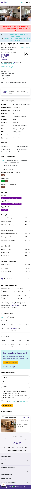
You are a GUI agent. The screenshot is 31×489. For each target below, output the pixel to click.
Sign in (27, 2)
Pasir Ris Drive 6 (17, 107)
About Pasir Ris (5, 66)
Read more (4, 86)
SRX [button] (2, 463)
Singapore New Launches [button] (8, 467)
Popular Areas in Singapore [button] (8, 482)
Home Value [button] (4, 460)
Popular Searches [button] (6, 478)
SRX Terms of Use (21, 447)
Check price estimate (10, 362)
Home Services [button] (5, 471)
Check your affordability (7, 63)
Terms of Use (13, 401)
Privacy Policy (24, 401)
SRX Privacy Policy (9, 447)
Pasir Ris (15, 122)
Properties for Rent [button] (6, 474)
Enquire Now (7, 405)
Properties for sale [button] (6, 456)
